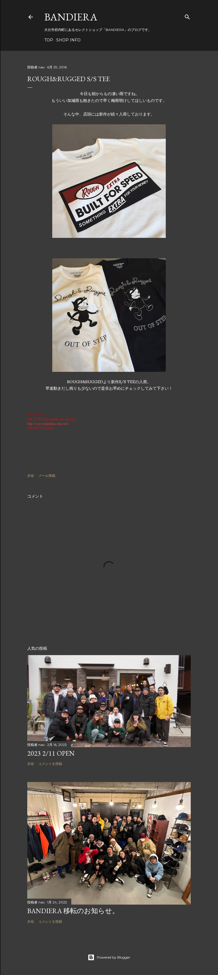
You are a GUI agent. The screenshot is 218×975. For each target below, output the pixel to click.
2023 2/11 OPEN (51, 753)
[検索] (187, 15)
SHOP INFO (68, 40)
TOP (48, 40)
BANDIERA (70, 17)
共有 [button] (30, 475)
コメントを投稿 (50, 764)
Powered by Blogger (113, 957)
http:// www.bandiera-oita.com (47, 424)
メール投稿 (46, 475)
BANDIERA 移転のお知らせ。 (73, 910)
